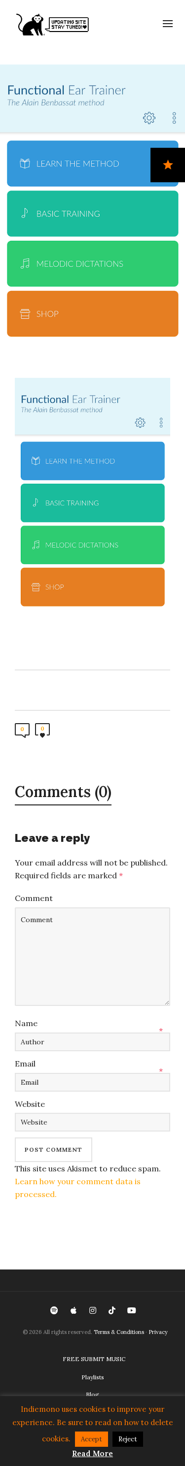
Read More (92, 1453)
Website (30, 1104)
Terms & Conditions (119, 1332)
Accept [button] (91, 1439)
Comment (34, 898)
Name (26, 1023)
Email (25, 1063)
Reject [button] (127, 1439)
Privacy (158, 1332)
